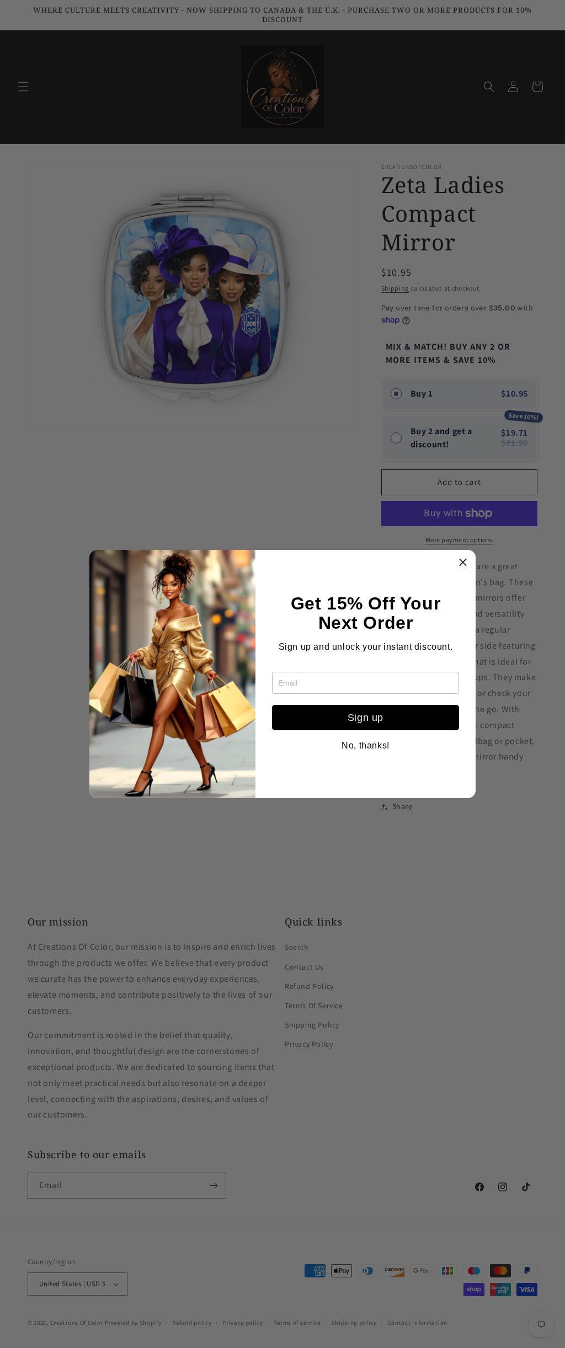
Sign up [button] (365, 717)
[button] (463, 562)
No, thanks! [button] (366, 745)
